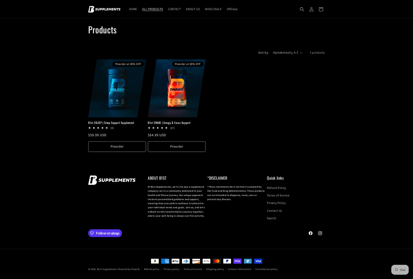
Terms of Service (278, 195)
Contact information (239, 269)
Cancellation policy (266, 269)
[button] (302, 9)
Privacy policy (172, 269)
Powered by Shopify (129, 269)
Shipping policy (215, 269)
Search (271, 218)
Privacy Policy (276, 203)
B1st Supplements (107, 269)
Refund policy (151, 269)
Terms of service (193, 269)
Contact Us (274, 211)
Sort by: (263, 52)
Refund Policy (276, 188)
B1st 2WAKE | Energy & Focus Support (169, 123)
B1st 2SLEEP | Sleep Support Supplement (111, 123)
